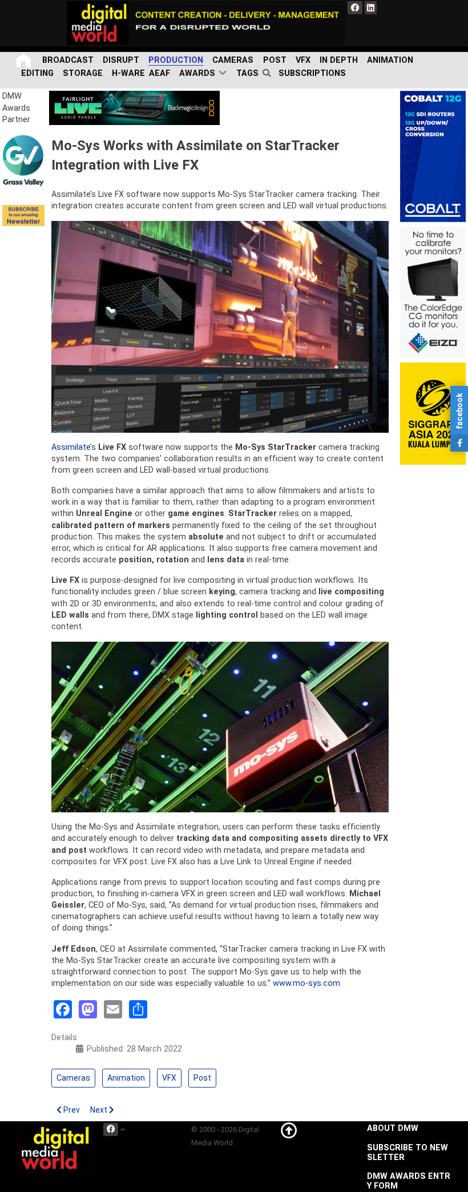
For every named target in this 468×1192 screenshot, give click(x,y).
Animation (126, 1077)
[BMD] (134, 107)
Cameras (73, 1077)
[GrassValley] (23, 160)
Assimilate (70, 447)
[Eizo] (433, 292)
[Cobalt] (433, 156)
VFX (169, 1077)
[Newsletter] (23, 215)
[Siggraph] (433, 413)
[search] (268, 73)
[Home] (24, 60)
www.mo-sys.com (306, 983)
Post (202, 1077)
